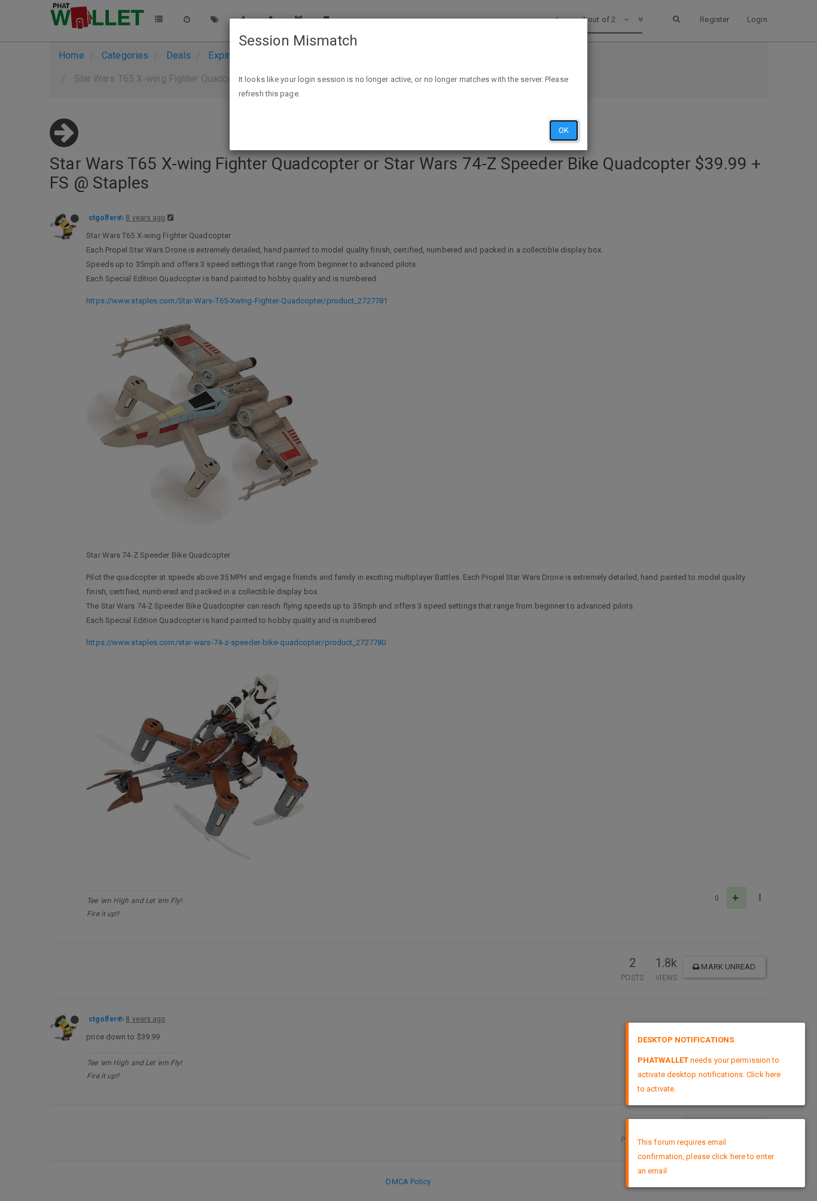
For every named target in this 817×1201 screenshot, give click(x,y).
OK (564, 130)
